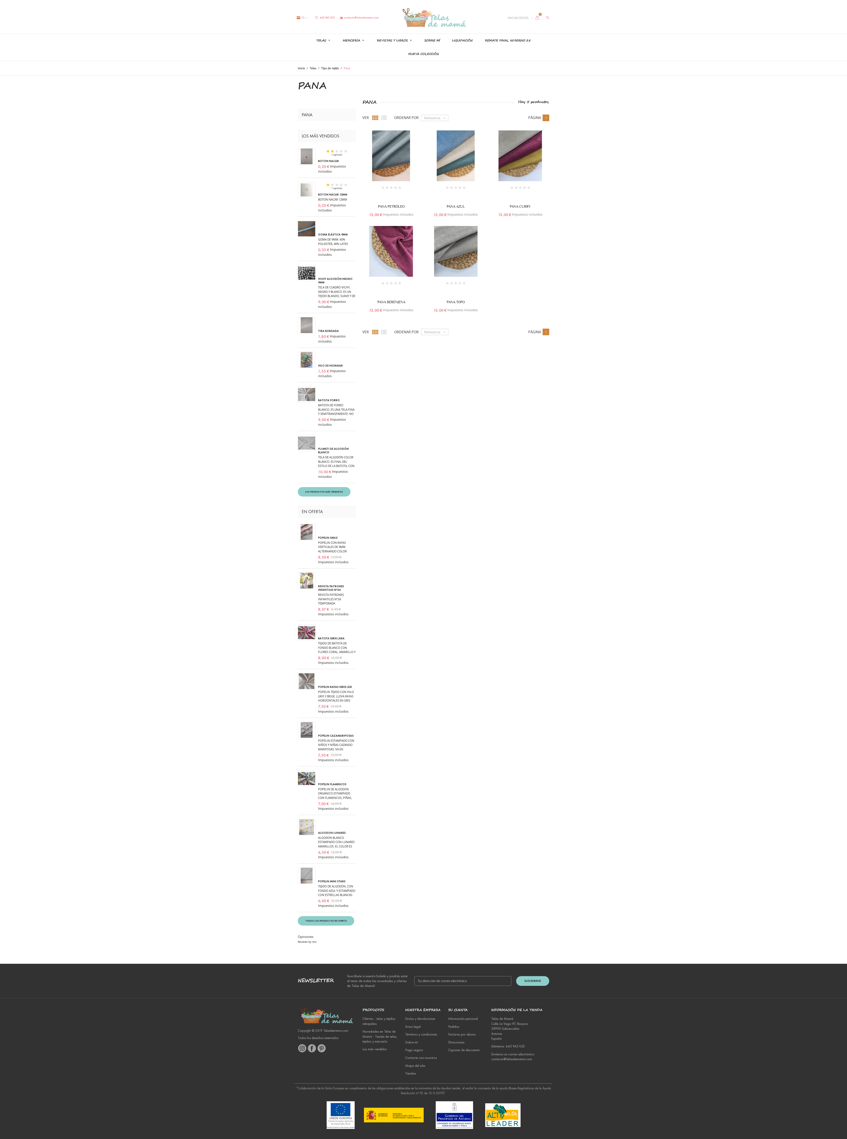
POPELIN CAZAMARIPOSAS (336, 736)
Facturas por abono (462, 1034)
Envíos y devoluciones (420, 1019)
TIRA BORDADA (328, 331)
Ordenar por (406, 117)
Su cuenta (458, 1010)
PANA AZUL (456, 206)
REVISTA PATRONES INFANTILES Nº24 (331, 588)
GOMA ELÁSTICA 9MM (333, 234)
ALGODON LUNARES (332, 833)
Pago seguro (414, 1050)
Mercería (352, 40)
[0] (537, 17)
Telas (321, 40)
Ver (365, 117)
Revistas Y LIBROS (393, 40)
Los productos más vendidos (324, 491)
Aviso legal (413, 1026)
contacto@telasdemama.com (359, 17)
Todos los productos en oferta (326, 920)
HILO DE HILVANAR (330, 365)
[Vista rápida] (386, 161)
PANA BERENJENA (391, 302)
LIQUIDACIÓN (462, 40)
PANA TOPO (456, 302)
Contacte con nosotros (421, 1058)
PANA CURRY (520, 206)
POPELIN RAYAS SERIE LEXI (335, 687)
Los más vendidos (374, 1049)
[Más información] (396, 161)
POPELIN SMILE (327, 538)
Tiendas (410, 1073)
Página (534, 117)
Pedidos (453, 1026)
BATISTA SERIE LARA (331, 638)
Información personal (463, 1019)
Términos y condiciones (421, 1034)
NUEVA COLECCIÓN (423, 54)
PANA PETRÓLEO (391, 206)
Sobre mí (432, 40)
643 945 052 (327, 17)
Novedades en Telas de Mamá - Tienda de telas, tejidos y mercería (379, 1036)
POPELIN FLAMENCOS (332, 784)
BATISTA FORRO (329, 400)
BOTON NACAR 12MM (332, 194)
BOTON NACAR (328, 161)
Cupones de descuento (464, 1050)
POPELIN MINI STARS (331, 881)
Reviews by (307, 942)
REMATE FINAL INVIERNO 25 (508, 40)
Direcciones (456, 1042)
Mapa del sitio (415, 1066)
